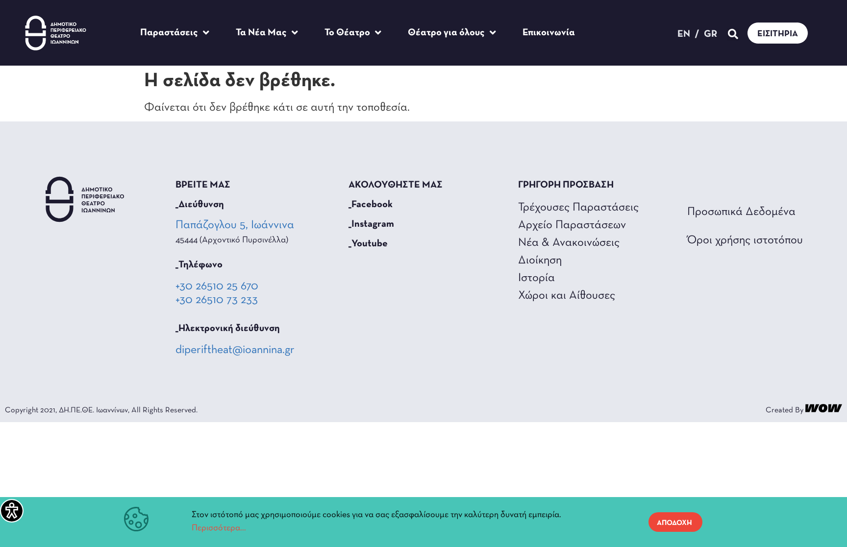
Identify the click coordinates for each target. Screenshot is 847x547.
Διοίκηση (540, 260)
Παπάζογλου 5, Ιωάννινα (235, 225)
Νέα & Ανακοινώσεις (569, 243)
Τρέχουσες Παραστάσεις (578, 208)
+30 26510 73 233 (216, 300)
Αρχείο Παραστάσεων (572, 225)
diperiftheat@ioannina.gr (235, 350)
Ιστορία (536, 278)
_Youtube (368, 244)
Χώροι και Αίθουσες (566, 296)
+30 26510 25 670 (216, 286)
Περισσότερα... (219, 528)
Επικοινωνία (549, 33)
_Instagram (371, 224)
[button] (733, 34)
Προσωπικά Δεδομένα (741, 212)
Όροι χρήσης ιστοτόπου (745, 240)
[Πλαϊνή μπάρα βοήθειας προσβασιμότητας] (12, 511)
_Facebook (371, 205)
